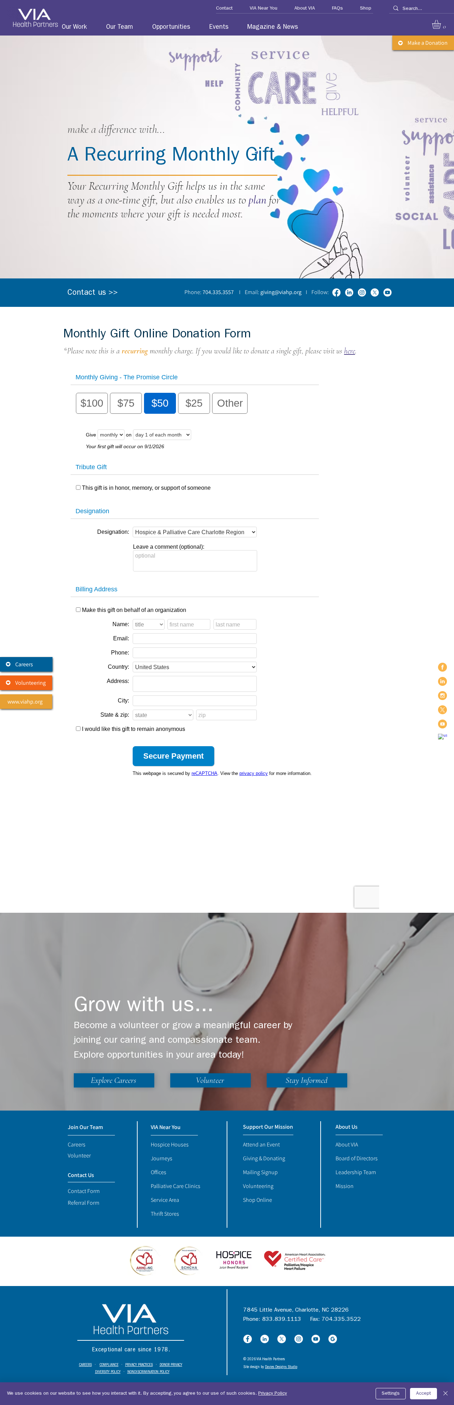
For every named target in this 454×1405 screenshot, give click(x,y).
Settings (391, 1393)
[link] (441, 24)
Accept (423, 1393)
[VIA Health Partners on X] (442, 709)
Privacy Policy (272, 1393)
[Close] (445, 1393)
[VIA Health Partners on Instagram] (442, 695)
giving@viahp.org (280, 292)
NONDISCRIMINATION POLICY (148, 1372)
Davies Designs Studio (281, 1367)
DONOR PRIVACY (171, 1365)
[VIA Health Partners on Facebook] (442, 667)
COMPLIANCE (109, 1365)
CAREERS (85, 1365)
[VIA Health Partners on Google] (442, 738)
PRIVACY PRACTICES (139, 1365)
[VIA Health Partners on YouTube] (442, 724)
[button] (221, 8)
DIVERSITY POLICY (108, 1372)
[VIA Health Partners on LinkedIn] (442, 681)
